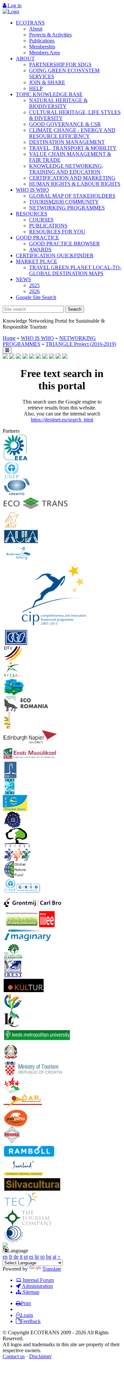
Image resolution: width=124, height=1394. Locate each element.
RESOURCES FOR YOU (57, 231)
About (35, 29)
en (5, 1256)
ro (42, 1256)
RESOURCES (31, 214)
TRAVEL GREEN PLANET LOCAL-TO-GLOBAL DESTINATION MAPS (75, 270)
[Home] (11, 11)
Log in (13, 5)
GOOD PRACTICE (37, 237)
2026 (34, 291)
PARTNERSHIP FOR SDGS (60, 64)
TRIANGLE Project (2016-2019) (81, 344)
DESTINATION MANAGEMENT (67, 142)
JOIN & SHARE (47, 82)
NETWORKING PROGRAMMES (67, 208)
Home (9, 338)
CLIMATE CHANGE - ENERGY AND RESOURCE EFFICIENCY (72, 133)
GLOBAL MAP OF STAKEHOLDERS (72, 196)
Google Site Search (36, 297)
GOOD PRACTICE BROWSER (64, 243)
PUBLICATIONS (48, 225)
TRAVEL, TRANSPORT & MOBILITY (73, 148)
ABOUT (25, 58)
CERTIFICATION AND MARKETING (72, 178)
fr (10, 1256)
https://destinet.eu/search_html (62, 419)
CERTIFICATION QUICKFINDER (55, 255)
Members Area (44, 52)
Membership (42, 46)
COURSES (41, 219)
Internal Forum (37, 1280)
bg (48, 1256)
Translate (51, 1269)
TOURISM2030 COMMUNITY (64, 202)
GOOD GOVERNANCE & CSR (65, 124)
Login (27, 1315)
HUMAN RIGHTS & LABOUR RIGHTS (74, 184)
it (21, 1256)
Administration (37, 1286)
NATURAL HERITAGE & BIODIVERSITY (58, 103)
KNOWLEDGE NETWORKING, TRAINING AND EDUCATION (66, 169)
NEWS (23, 279)
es (31, 1256)
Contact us (14, 1356)
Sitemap (30, 1292)
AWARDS (40, 249)
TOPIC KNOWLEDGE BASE (49, 94)
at (54, 1256)
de (16, 1256)
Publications (42, 40)
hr (37, 1256)
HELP (36, 88)
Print (26, 1303)
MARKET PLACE (36, 261)
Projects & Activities (50, 34)
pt (26, 1256)
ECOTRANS (30, 23)
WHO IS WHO (32, 190)
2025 (34, 285)
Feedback (31, 1321)
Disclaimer (40, 1356)
